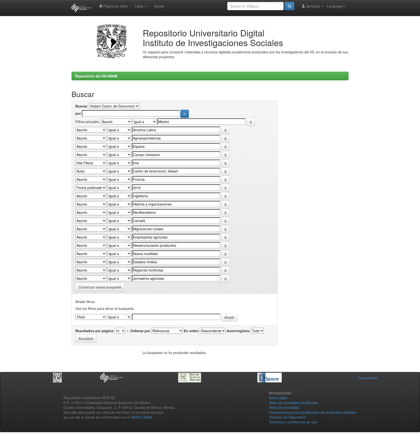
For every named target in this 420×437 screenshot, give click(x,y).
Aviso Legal (278, 397)
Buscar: (81, 106)
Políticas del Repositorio (287, 417)
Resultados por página (94, 330)
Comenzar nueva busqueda (100, 287)
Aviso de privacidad (284, 407)
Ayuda (159, 6)
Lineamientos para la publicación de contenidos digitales (312, 412)
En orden (191, 330)
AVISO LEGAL (142, 417)
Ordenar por (140, 330)
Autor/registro (238, 330)
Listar (139, 6)
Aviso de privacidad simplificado (293, 402)
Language (334, 6)
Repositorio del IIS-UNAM (96, 76)
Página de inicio (115, 6)
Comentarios (367, 377)
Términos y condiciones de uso (293, 422)
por (78, 113)
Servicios (313, 6)
